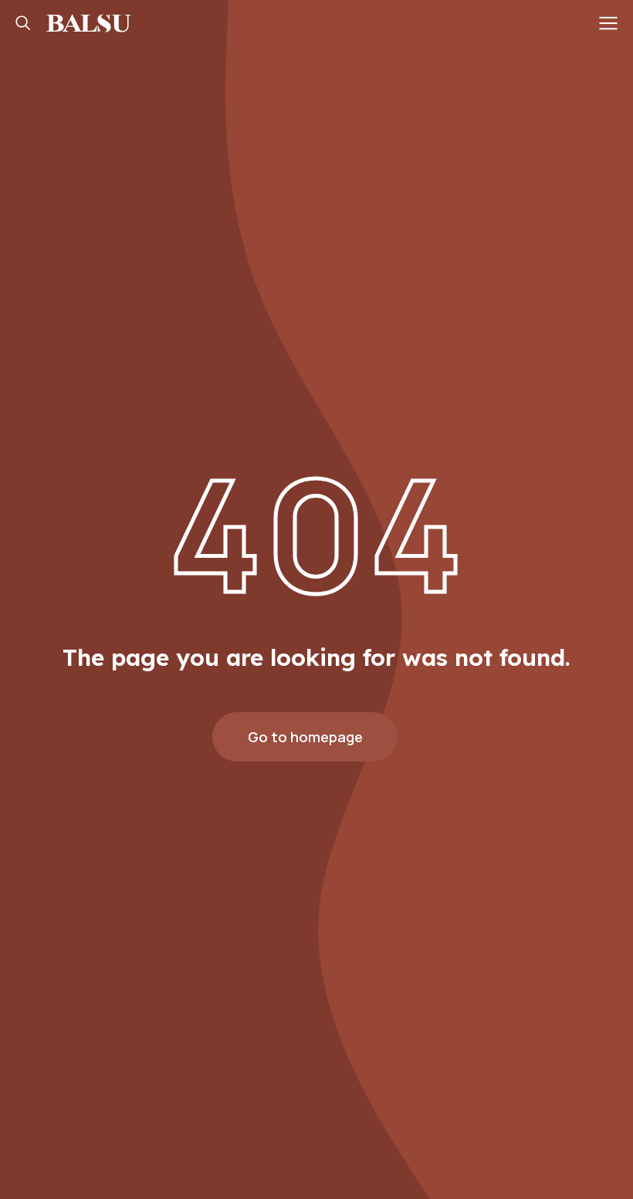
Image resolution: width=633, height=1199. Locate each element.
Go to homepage (305, 737)
